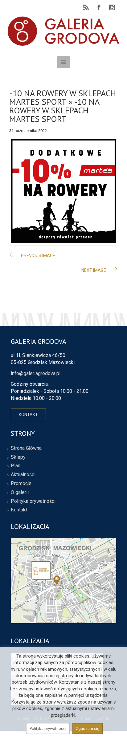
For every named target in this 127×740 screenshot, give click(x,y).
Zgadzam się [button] (87, 728)
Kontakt (19, 510)
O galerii (20, 492)
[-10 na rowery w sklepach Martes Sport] (63, 191)
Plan (15, 466)
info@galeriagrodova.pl (35, 373)
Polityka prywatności (33, 501)
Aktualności (23, 474)
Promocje (21, 483)
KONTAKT (28, 414)
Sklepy (18, 457)
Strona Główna (26, 448)
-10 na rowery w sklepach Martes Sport (62, 97)
